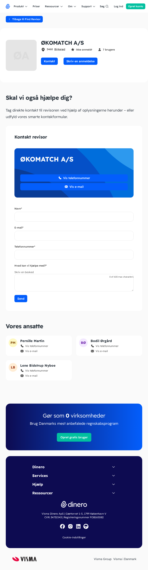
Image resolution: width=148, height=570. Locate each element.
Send (20, 298)
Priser (36, 6)
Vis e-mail (76, 186)
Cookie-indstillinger (74, 537)
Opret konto (135, 6)
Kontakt (49, 61)
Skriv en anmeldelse (80, 61)
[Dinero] (8, 6)
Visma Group (103, 559)
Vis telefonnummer (76, 178)
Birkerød (59, 49)
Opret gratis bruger (74, 437)
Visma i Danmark (124, 559)
